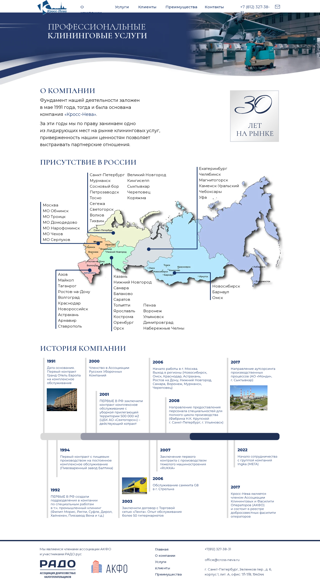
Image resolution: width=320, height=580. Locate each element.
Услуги (122, 7)
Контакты (214, 7)
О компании (165, 555)
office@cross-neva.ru (222, 560)
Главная (161, 549)
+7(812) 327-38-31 (218, 549)
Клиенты (147, 7)
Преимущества (181, 7)
